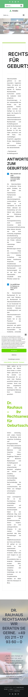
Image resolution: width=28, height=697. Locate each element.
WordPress (17, 691)
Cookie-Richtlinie (8, 362)
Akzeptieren (14, 350)
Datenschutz (15, 362)
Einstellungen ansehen (14, 359)
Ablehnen (14, 354)
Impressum (21, 362)
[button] (25, 334)
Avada (11, 689)
